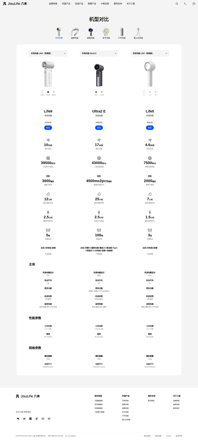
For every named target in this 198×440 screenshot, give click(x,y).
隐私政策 (158, 436)
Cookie (168, 436)
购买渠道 (98, 396)
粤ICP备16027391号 (55, 436)
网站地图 (147, 436)
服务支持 (151, 396)
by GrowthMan (70, 436)
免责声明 (179, 436)
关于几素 (176, 396)
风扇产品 (125, 396)
